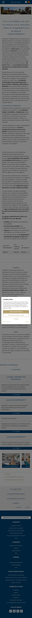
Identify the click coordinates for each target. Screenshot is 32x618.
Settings (16, 319)
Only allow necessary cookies (16, 315)
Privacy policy (6, 321)
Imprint (27, 321)
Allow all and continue (16, 311)
